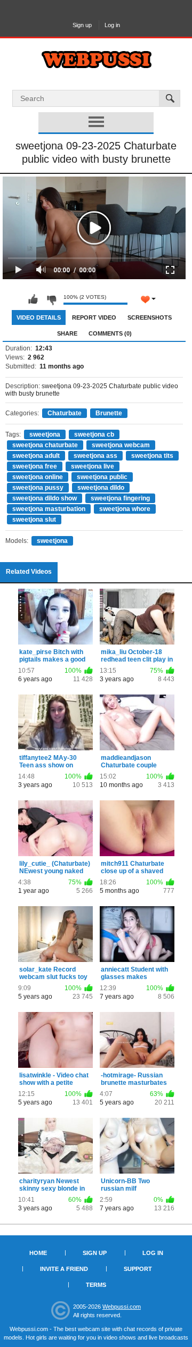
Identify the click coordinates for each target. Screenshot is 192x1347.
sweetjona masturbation (48, 509)
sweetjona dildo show (44, 498)
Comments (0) (110, 333)
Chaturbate (64, 413)
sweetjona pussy (37, 487)
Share (67, 333)
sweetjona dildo (100, 487)
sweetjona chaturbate (45, 445)
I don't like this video (51, 299)
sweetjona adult (36, 455)
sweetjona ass (95, 455)
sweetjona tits (152, 455)
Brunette (108, 413)
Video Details (39, 317)
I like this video (33, 299)
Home (38, 1253)
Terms (96, 1285)
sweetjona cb (94, 434)
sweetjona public (102, 477)
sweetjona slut (34, 519)
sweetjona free (34, 466)
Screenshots (149, 317)
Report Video (94, 317)
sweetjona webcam (121, 445)
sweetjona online (37, 477)
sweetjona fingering (120, 498)
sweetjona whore (124, 509)
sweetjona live (92, 466)
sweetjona (44, 434)
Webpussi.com (121, 1306)
